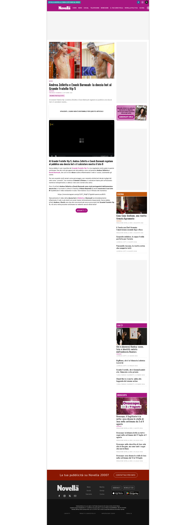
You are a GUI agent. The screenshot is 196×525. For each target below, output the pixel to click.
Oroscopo (122, 395)
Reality (102, 487)
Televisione (94, 8)
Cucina (141, 8)
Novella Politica (131, 8)
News (80, 8)
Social (86, 8)
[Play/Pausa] (52, 156)
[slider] (62, 156)
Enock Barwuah (54, 172)
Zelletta (81, 198)
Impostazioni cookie (108, 513)
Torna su (129, 513)
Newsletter (129, 487)
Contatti (67, 513)
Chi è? (120, 325)
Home (75, 8)
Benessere (105, 8)
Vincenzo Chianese (55, 92)
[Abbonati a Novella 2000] (131, 113)
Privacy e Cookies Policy (88, 513)
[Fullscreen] (111, 156)
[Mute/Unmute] (56, 156)
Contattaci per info (125, 475)
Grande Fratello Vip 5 (57, 95)
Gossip (102, 490)
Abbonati (116, 487)
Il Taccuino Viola (116, 8)
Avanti (81, 210)
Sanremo (89, 494)
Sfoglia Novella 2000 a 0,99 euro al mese (64, 2)
